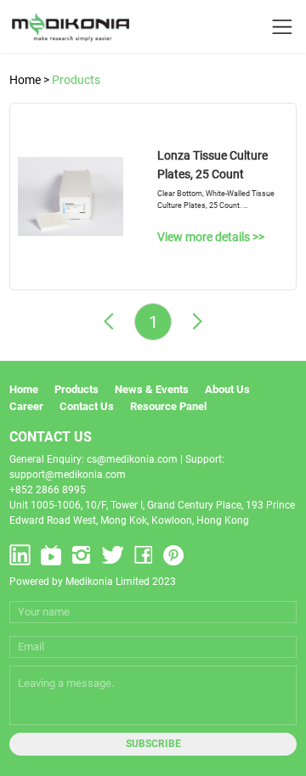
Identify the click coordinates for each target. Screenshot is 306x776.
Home (23, 389)
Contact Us (87, 406)
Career (26, 406)
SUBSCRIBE (153, 744)
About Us (227, 389)
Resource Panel (168, 406)
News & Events (152, 389)
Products (76, 80)
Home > (30, 80)
